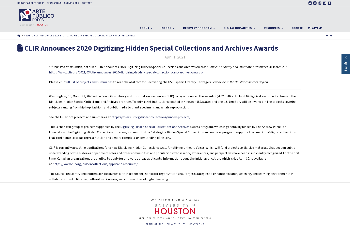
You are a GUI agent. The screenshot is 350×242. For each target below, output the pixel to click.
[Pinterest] (325, 3)
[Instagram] (320, 3)
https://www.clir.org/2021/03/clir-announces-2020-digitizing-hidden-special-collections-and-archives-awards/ (126, 72)
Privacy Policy (176, 224)
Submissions (71, 3)
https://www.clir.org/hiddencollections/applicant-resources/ (95, 164)
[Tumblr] (330, 3)
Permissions (54, 3)
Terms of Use (154, 224)
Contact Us (197, 224)
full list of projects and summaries (89, 82)
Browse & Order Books (30, 3)
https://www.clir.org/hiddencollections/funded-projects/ (151, 117)
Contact (87, 3)
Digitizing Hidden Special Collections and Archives (154, 127)
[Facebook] (310, 3)
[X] (315, 3)
